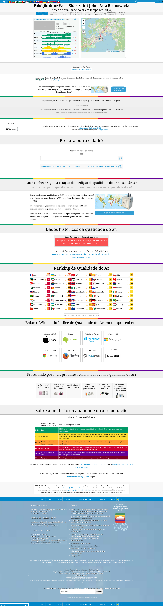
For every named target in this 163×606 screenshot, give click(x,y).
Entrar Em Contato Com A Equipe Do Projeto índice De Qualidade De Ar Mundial (49, 510)
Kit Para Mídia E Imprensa (39, 513)
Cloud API (113, 350)
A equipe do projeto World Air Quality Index (79, 490)
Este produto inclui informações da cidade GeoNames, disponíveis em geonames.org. (89, 521)
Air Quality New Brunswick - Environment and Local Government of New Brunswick (81, 572)
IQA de (49, 19)
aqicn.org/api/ (104, 130)
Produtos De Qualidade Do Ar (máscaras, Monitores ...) (49, 540)
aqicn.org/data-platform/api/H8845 (90, 128)
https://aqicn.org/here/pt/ (81, 105)
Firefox (71, 350)
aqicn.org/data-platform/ (81, 257)
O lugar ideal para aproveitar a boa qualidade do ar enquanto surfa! (88, 552)
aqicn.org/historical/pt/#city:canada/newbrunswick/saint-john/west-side (81, 254)
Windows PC (113, 334)
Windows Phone (92, 334)
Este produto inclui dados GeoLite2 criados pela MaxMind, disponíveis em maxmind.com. (90, 517)
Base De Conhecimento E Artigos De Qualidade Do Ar (48, 522)
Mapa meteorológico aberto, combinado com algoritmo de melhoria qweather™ (90, 526)
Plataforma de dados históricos (41, 544)
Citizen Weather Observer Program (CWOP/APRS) (81, 570)
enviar (99, 591)
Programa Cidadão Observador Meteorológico (86, 530)
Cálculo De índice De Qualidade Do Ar (43, 536)
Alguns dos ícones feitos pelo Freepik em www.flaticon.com (85, 539)
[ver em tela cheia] (75, 19)
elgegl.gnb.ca (57, 80)
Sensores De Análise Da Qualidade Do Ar (44, 526)
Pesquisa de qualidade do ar (43, 517)
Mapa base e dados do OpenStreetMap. (84, 548)
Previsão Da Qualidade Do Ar (40, 538)
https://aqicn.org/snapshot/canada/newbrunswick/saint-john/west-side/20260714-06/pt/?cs (81, 112)
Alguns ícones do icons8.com (80, 543)
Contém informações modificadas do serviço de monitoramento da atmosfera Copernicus (87, 535)
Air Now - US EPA (81, 575)
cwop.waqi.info (76, 531)
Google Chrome (50, 350)
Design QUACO (76, 556)
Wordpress (92, 350)
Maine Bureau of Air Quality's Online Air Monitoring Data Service (81, 574)
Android (71, 334)
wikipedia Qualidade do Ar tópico (94, 464)
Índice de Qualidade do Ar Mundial (73, 488)
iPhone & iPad (50, 334)
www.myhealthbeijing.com (78, 476)
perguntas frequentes (40, 530)
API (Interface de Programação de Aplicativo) (46, 542)
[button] (99, 38)
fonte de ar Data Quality (39, 534)
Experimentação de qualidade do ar (42, 524)
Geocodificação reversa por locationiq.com (85, 546)
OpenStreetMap (115, 51)
